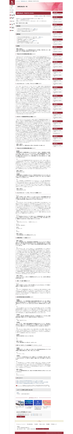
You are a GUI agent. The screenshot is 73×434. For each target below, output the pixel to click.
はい (32, 414)
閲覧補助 (12, 5)
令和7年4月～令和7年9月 (58, 21)
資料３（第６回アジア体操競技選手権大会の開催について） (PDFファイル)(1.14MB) (30, 383)
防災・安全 (12, 21)
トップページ (18, 1)
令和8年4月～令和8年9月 (58, 14)
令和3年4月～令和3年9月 (58, 51)
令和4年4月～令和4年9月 (58, 44)
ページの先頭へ (39, 421)
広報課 (18, 392)
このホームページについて (21, 424)
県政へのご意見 (42, 424)
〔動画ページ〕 (35, 28)
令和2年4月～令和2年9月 (58, 59)
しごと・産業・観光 (13, 24)
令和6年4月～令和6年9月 (58, 29)
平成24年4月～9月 (57, 125)
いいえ (41, 414)
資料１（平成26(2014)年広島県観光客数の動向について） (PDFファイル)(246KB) (30, 380)
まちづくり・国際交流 (12, 27)
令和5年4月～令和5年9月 (58, 36)
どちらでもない (36, 414)
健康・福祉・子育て (12, 18)
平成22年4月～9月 (57, 140)
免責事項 (36, 424)
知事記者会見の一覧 (24, 1)
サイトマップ (46, 428)
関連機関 (48, 424)
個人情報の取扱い (30, 424)
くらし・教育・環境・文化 (13, 15)
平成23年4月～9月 (57, 133)
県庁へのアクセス (39, 428)
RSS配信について (54, 424)
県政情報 (12, 30)
